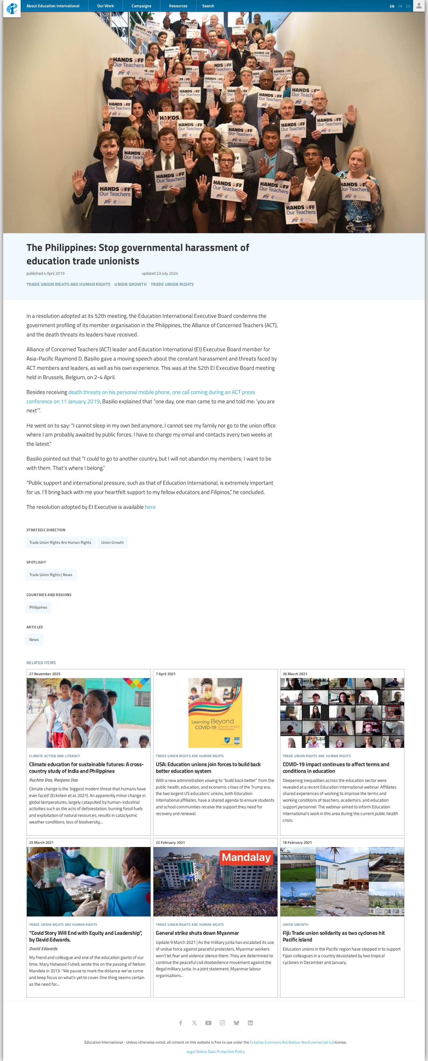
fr (400, 6)
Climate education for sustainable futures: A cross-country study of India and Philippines (89, 748)
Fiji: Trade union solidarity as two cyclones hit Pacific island (342, 903)
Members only (419, 6)
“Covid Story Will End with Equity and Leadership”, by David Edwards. (89, 914)
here (150, 506)
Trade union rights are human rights (60, 542)
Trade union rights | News (50, 574)
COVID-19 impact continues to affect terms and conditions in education (342, 747)
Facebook (180, 1022)
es (408, 6)
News (34, 639)
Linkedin (250, 1022)
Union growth (112, 542)
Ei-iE (12, 9)
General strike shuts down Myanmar (215, 910)
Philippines (38, 607)
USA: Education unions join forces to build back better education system (215, 744)
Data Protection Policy (226, 1051)
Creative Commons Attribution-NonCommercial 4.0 (292, 1042)
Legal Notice (197, 1051)
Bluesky (236, 1022)
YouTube (208, 1022)
